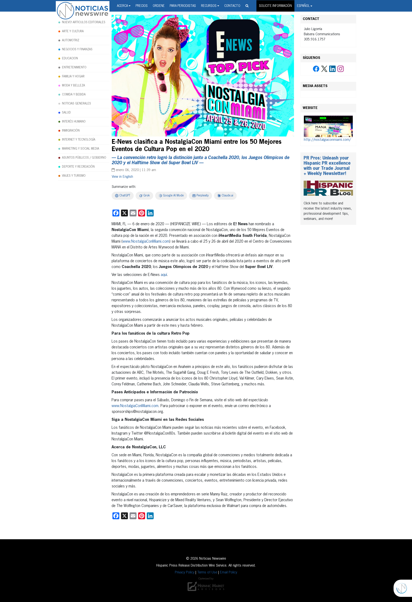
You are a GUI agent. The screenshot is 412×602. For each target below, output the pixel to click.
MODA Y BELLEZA (73, 85)
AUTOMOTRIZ (70, 40)
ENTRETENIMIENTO (74, 67)
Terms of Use (207, 572)
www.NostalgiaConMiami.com (146, 242)
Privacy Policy (184, 572)
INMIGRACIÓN (71, 130)
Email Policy (228, 572)
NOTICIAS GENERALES (76, 103)
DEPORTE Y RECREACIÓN (78, 166)
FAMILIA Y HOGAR (73, 76)
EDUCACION (70, 58)
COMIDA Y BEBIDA (74, 94)
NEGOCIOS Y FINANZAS (77, 49)
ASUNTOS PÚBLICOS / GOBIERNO (84, 157)
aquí (164, 275)
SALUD (66, 112)
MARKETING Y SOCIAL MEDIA (80, 148)
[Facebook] (316, 69)
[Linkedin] (332, 69)
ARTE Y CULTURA (73, 31)
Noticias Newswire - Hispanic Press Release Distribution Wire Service (82, 11)
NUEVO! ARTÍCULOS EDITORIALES (83, 22)
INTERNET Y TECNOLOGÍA (78, 139)
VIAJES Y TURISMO (74, 175)
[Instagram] (340, 69)
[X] (324, 69)
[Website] (328, 127)
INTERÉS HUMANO (74, 121)
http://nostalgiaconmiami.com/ (327, 140)
